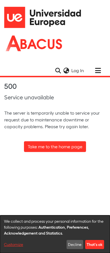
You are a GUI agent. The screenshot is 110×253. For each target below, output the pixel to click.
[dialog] (55, 234)
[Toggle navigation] (98, 70)
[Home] (45, 17)
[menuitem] (66, 70)
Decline (75, 244)
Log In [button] (77, 70)
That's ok (94, 244)
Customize (13, 244)
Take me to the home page (55, 146)
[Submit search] (57, 70)
